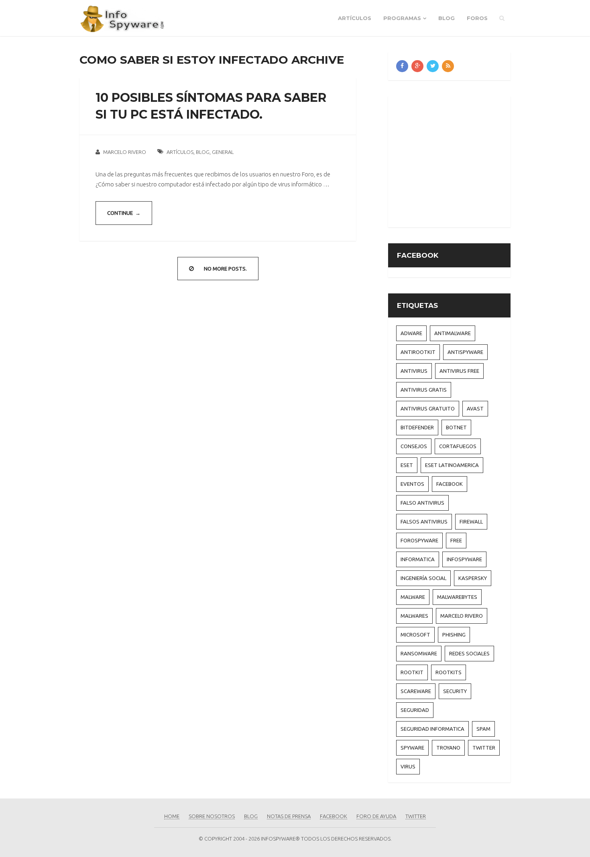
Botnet (456, 427)
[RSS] (448, 66)
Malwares (414, 615)
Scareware (416, 691)
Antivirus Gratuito (428, 408)
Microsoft (415, 634)
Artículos (354, 18)
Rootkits (448, 672)
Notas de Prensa (289, 816)
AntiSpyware (465, 352)
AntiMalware (452, 333)
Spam (483, 729)
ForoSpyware (419, 540)
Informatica (418, 559)
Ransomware (419, 653)
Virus (408, 766)
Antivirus (414, 371)
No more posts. (225, 268)
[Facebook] (402, 66)
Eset (407, 465)
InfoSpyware (464, 559)
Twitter (483, 747)
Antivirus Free (459, 371)
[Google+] (417, 66)
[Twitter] (433, 66)
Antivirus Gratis (424, 389)
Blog (446, 18)
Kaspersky (472, 578)
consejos (414, 446)
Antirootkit (418, 352)
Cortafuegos (457, 446)
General (223, 152)
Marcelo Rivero (124, 152)
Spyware (412, 747)
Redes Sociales (469, 653)
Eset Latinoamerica (452, 465)
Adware (411, 333)
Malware (413, 597)
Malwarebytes (457, 597)
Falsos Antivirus (424, 521)
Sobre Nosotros (212, 816)
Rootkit (412, 672)
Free (456, 540)
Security (455, 691)
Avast (475, 408)
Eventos (412, 484)
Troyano (448, 747)
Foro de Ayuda (376, 816)
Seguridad (415, 710)
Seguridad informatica (432, 729)
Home (171, 816)
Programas (402, 18)
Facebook (449, 484)
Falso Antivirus (422, 502)
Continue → (123, 213)
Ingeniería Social (423, 578)
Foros (477, 18)
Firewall (471, 521)
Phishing (454, 634)
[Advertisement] (463, 160)
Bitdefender (417, 427)
